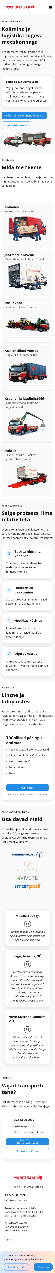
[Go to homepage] (20, 10)
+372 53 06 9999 (23, 1120)
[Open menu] (51, 7)
